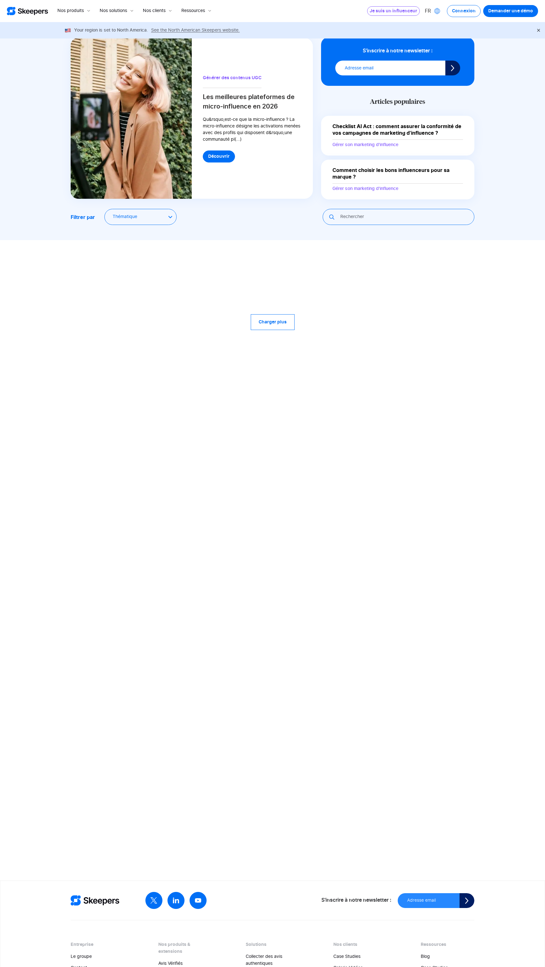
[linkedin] (176, 900)
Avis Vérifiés (170, 963)
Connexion (464, 11)
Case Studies (346, 956)
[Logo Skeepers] (27, 11)
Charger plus (273, 322)
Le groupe (81, 956)
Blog (425, 956)
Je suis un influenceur (393, 11)
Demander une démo (510, 11)
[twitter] (153, 900)
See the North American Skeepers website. (195, 30)
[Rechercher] (332, 217)
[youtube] (198, 900)
